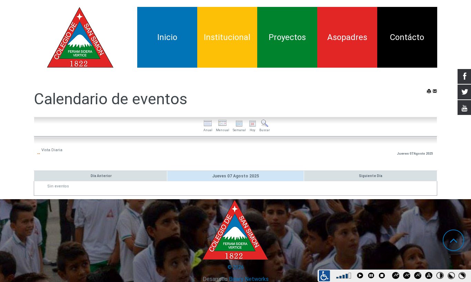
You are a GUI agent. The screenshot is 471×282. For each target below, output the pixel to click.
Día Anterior (101, 176)
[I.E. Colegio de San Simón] (80, 37)
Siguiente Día (370, 176)
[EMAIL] (434, 91)
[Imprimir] (429, 91)
